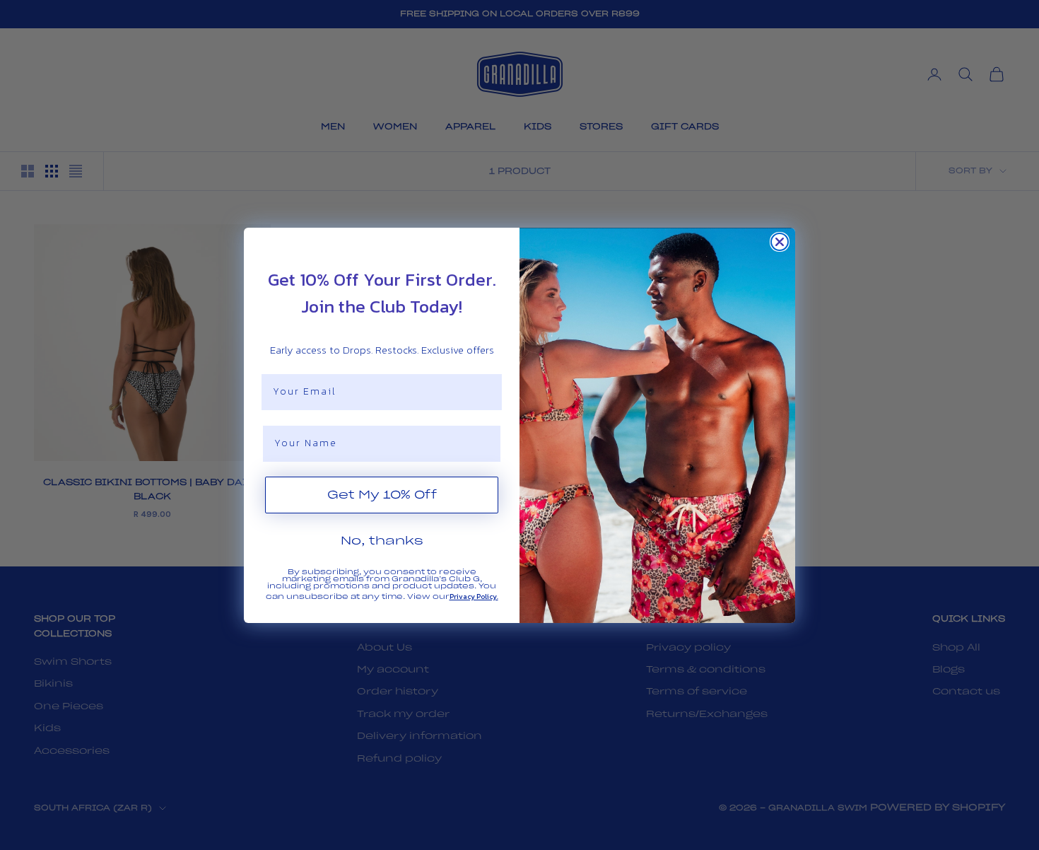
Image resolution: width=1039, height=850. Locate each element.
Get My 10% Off (382, 495)
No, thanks (382, 541)
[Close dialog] (779, 241)
